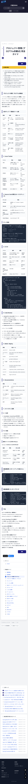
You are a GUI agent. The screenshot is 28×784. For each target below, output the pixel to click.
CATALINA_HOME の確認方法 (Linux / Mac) (13, 708)
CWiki (3, 764)
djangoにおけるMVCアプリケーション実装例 (10, 722)
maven (8, 563)
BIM (8, 607)
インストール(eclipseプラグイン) (10, 746)
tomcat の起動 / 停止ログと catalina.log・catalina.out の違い (14, 692)
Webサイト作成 (10, 598)
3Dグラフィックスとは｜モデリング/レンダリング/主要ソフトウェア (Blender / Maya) (14, 704)
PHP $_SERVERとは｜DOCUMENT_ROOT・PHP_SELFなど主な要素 (10, 724)
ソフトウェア (10, 43)
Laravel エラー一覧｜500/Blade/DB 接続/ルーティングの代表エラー (14, 699)
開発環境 (8, 572)
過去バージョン (16, 625)
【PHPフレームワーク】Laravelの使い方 (10, 740)
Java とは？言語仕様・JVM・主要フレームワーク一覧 (10, 742)
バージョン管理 (10, 583)
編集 (22, 63)
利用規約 (16, 764)
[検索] (23, 8)
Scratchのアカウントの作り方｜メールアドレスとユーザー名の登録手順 (10, 731)
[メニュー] (26, 2)
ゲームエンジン (10, 592)
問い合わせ (4, 768)
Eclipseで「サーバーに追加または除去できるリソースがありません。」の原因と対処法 (14, 690)
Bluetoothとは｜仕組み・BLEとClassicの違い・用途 (10, 726)
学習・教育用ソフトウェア (12, 596)
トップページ (4, 43)
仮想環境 (8, 574)
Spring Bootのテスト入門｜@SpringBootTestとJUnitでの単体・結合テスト (10, 719)
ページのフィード (5, 775)
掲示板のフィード (5, 776)
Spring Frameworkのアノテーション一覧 (13, 702)
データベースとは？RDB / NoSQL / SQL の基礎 (10, 744)
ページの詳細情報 (6, 625)
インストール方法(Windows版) (9, 733)
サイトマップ (4, 773)
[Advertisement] (14, 27)
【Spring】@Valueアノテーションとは (12, 706)
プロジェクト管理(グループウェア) (14, 578)
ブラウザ (8, 611)
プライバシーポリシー (19, 766)
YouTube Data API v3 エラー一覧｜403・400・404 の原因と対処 (14, 697)
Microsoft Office (10, 603)
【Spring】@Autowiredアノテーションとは (13, 711)
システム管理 (9, 589)
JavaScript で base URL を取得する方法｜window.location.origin (14, 695)
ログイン (16, 773)
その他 (8, 614)
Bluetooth (9, 609)
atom (13, 622)
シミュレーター (10, 600)
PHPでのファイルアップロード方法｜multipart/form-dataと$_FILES (10, 728)
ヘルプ (3, 766)
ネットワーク (9, 580)
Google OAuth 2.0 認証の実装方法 (10, 749)
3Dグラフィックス (10, 594)
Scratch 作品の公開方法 (8, 737)
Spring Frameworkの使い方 (9, 751)
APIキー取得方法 (6, 735)
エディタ (8, 605)
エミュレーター (10, 587)
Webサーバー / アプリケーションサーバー (15, 585)
